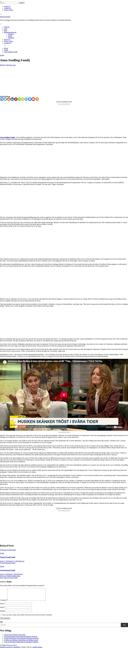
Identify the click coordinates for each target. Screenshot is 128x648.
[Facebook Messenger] (30, 99)
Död (5, 30)
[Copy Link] (22, 99)
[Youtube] (33, 99)
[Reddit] (8, 99)
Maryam (21, 561)
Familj (10, 36)
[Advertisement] (64, 81)
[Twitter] (5, 99)
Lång (5, 29)
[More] (37, 99)
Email (2, 607)
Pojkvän (6, 27)
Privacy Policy (8, 10)
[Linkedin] (12, 99)
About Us (7, 6)
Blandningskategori (10, 32)
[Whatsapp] (19, 99)
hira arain (13, 65)
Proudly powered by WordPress (10, 647)
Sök (1, 622)
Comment (3, 600)
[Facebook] (2, 99)
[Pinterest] (16, 99)
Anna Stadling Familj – (8, 137)
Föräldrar (11, 38)
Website (2, 611)
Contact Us (7, 8)
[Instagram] (26, 99)
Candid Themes (37, 647)
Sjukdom (11, 34)
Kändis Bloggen (5, 17)
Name (2, 603)
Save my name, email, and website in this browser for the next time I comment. (27, 615)
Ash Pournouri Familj (7, 570)
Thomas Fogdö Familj (7, 557)
